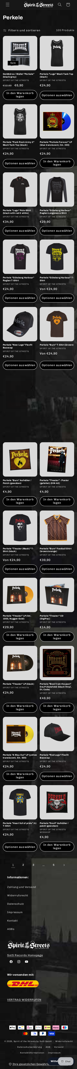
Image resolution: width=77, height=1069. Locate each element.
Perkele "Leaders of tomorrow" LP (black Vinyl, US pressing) (20, 417)
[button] (7, 5)
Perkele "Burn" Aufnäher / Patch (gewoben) (17, 481)
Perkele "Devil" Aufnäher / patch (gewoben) (54, 824)
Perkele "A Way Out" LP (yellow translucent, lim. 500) (20, 756)
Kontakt (12, 920)
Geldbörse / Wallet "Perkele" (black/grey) (18, 75)
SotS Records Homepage (25, 955)
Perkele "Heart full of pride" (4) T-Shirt (20, 824)
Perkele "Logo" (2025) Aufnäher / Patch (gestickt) (54, 417)
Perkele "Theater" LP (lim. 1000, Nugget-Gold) (17, 617)
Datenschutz (15, 903)
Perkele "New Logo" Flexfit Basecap (17, 346)
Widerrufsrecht (17, 895)
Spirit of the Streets (25, 1041)
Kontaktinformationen (32, 1052)
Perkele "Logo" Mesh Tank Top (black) (56, 75)
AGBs (11, 929)
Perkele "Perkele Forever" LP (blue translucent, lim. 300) (56, 143)
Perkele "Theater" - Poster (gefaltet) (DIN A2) (54, 481)
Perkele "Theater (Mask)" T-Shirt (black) (18, 550)
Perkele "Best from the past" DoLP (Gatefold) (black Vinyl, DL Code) (55, 687)
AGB (48, 1047)
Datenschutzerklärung (29, 1047)
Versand (58, 1047)
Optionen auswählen (57, 95)
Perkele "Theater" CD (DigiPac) (52, 617)
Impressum (15, 912)
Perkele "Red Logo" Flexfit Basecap (54, 756)
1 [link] (13, 865)
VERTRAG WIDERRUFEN (24, 999)
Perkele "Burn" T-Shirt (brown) (57, 345)
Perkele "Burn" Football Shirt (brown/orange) (55, 550)
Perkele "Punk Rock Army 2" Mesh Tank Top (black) (18, 143)
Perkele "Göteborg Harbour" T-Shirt (57, 279)
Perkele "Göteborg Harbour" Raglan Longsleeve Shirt (55, 212)
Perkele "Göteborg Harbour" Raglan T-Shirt (18, 279)
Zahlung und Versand (21, 887)
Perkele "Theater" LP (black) (18, 684)
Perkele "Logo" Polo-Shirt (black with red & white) (17, 212)
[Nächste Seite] (64, 865)
